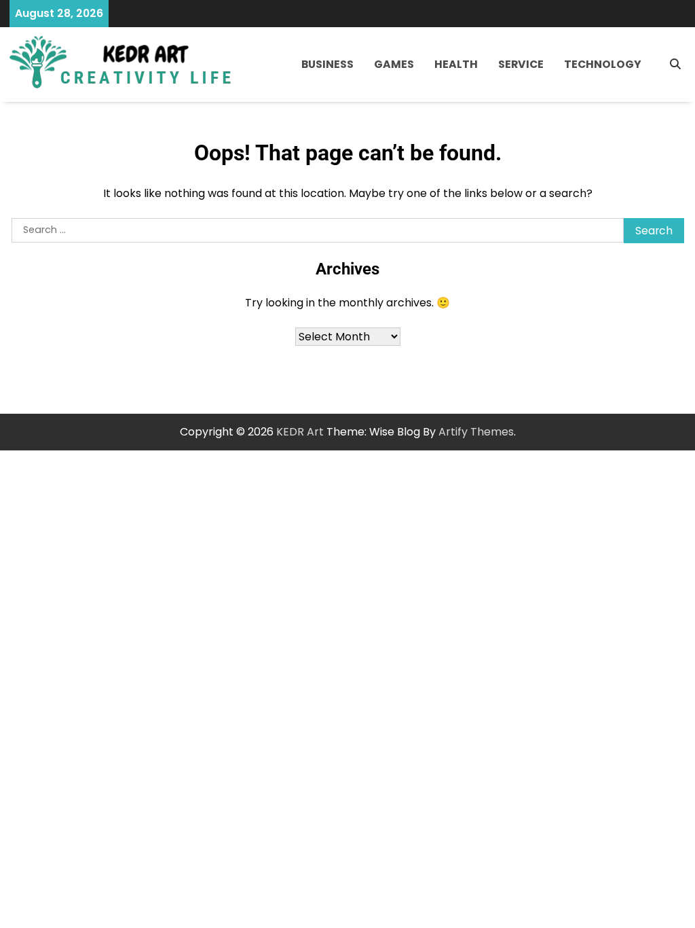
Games (394, 64)
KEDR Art (300, 432)
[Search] (675, 64)
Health (456, 64)
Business (327, 64)
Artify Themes (476, 432)
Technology (602, 64)
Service (521, 64)
